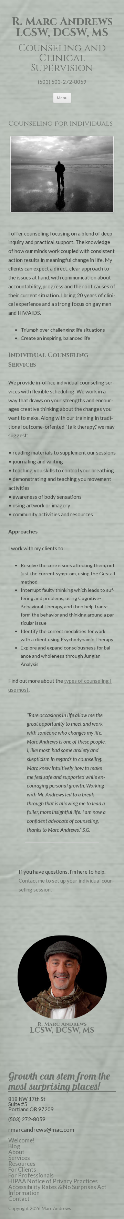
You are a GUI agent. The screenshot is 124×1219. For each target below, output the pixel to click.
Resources (21, 1163)
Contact (19, 1198)
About (16, 1151)
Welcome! (21, 1140)
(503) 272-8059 (26, 1119)
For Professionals (31, 1175)
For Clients (22, 1169)
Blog (14, 1146)
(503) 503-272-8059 (62, 82)
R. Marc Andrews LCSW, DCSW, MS (62, 27)
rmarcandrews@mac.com (41, 1129)
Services (19, 1157)
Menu (62, 97)
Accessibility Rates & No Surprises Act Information (57, 1189)
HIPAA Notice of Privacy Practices (53, 1181)
